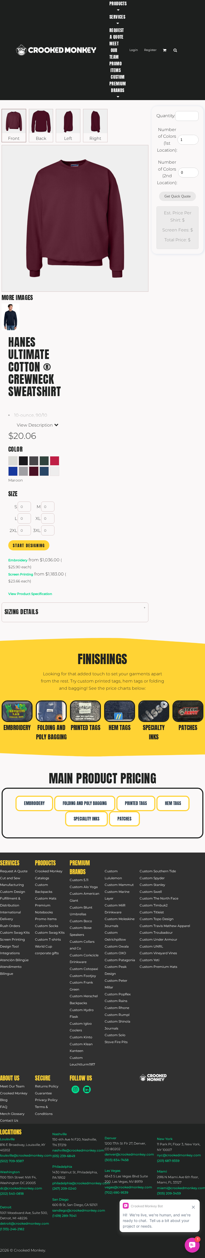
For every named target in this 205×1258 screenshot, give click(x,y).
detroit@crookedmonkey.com (24, 1223)
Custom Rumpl (117, 1015)
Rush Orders (10, 926)
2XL (13, 530)
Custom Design (12, 892)
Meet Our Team (12, 1086)
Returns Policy (46, 1086)
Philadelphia (62, 1167)
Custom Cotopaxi (84, 969)
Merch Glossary (12, 1114)
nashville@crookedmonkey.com (78, 1150)
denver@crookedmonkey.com (129, 1154)
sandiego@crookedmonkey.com (78, 1210)
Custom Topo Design (157, 919)
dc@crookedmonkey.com (21, 1188)
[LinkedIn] (87, 1089)
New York (164, 1139)
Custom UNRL (151, 946)
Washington (10, 1172)
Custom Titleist (152, 912)
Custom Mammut (119, 885)
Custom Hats (45, 898)
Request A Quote (13, 871)
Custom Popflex (118, 994)
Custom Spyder (152, 878)
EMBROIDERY (34, 803)
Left (68, 138)
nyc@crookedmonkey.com (179, 1155)
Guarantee (43, 1093)
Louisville (7, 1139)
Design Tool (9, 946)
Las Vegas (112, 1171)
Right (95, 138)
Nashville (59, 1134)
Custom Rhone (117, 1008)
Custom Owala (117, 946)
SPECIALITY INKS (86, 818)
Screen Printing (20, 574)
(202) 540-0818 (12, 1194)
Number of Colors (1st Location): (167, 140)
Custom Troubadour (156, 932)
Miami (162, 1171)
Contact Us (9, 1120)
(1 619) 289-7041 (64, 1216)
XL (38, 518)
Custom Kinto (81, 1037)
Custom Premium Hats (158, 967)
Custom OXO (115, 953)
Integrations (10, 953)
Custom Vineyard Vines (158, 953)
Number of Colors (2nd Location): (167, 172)
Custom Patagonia (120, 960)
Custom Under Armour (158, 939)
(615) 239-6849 (63, 1156)
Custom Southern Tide (158, 871)
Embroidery (17, 560)
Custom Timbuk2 (154, 905)
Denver (110, 1138)
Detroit (5, 1207)
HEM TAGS (173, 803)
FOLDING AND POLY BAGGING (85, 803)
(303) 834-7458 (117, 1160)
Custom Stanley (152, 885)
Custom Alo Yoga (84, 887)
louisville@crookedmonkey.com (26, 1155)
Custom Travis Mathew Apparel (165, 926)
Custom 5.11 (79, 880)
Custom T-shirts (48, 939)
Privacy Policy (46, 1100)
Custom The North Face (159, 898)
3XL (37, 530)
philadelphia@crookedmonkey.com (81, 1183)
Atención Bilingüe (14, 960)
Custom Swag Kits (15, 932)
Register (150, 50)
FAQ (3, 1107)
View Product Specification (30, 594)
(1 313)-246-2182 (12, 1229)
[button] (118, 6)
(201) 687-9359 (168, 1161)
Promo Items (46, 919)
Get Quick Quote (177, 196)
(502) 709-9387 (12, 1161)
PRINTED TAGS (136, 803)
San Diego (60, 1199)
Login (133, 50)
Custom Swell (151, 892)
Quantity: (165, 115)
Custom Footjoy (83, 976)
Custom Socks (46, 926)
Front (13, 138)
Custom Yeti (149, 960)
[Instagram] (75, 1089)
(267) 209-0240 (64, 1188)
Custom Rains (116, 1001)
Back (41, 138)
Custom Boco (81, 921)
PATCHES (124, 818)
